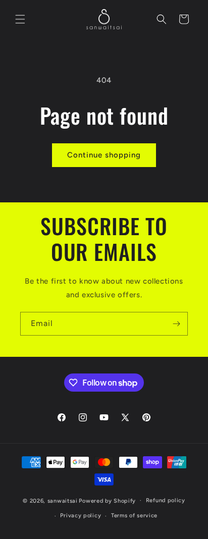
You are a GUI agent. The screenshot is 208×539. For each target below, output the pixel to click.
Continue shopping (104, 154)
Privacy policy (80, 515)
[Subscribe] (176, 324)
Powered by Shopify (107, 500)
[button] (20, 19)
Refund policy (165, 500)
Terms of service (134, 515)
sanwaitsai (62, 500)
